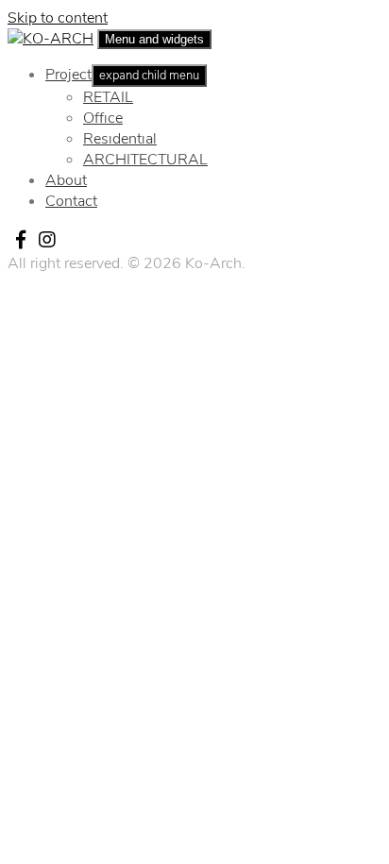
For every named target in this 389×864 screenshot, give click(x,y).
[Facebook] (21, 240)
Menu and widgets (154, 39)
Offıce (103, 118)
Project (68, 74)
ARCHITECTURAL (145, 159)
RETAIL (108, 97)
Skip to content (58, 18)
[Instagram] (47, 240)
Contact (71, 201)
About (66, 180)
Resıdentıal (120, 138)
